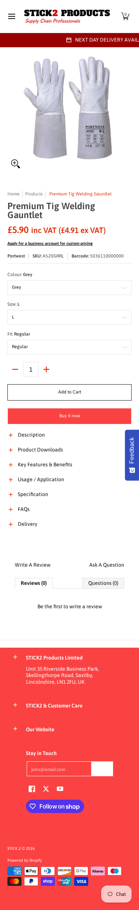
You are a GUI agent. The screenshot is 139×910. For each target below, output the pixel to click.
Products (34, 194)
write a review (85, 606)
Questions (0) (103, 583)
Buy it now (69, 415)
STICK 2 (14, 848)
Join (102, 768)
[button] (125, 16)
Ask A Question (106, 565)
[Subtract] (15, 369)
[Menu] (11, 16)
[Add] (46, 369)
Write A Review (32, 565)
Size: (13, 304)
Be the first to (69, 606)
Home (13, 194)
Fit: (18, 334)
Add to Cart (69, 392)
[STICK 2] (67, 16)
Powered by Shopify (24, 860)
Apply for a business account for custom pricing (50, 243)
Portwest (16, 256)
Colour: (19, 274)
